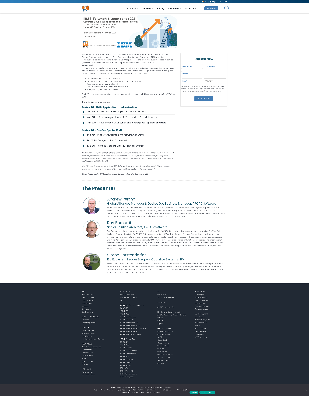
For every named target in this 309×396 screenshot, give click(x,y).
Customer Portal (88, 330)
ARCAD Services (88, 333)
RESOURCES (87, 344)
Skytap (160, 324)
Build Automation (164, 334)
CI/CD (159, 337)
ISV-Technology (201, 337)
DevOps (160, 349)
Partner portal (87, 372)
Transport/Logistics (203, 320)
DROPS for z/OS (126, 371)
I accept (194, 392)
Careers (85, 306)
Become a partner (89, 375)
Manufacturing (201, 323)
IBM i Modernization (165, 354)
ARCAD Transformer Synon (130, 334)
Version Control (163, 357)
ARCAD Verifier (125, 365)
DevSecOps (162, 352)
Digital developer (202, 300)
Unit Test (160, 363)
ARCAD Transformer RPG (129, 331)
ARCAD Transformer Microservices (133, 328)
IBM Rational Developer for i (168, 312)
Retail (197, 325)
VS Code (161, 302)
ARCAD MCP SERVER (165, 297)
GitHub (160, 321)
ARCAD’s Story (88, 297)
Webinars (86, 320)
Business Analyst (201, 309)
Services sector (201, 331)
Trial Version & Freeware (91, 347)
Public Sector (200, 328)
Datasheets (87, 350)
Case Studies (87, 355)
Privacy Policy (139, 392)
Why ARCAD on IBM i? (128, 297)
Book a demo (87, 312)
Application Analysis (165, 331)
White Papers (87, 353)
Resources (173, 8)
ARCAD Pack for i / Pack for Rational (171, 315)
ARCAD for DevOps (127, 339)
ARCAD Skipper (126, 362)
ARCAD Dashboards (128, 317)
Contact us (86, 309)
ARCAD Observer (126, 320)
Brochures (86, 364)
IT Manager (199, 295)
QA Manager (200, 303)
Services (146, 8)
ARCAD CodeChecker (128, 351)
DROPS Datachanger (128, 374)
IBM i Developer (201, 297)
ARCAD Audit (125, 314)
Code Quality (162, 340)
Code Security (163, 343)
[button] (128, 112)
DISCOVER (124, 308)
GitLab (160, 318)
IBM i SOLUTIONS (164, 328)
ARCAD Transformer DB (129, 323)
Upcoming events (89, 323)
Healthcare (199, 334)
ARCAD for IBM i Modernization (132, 305)
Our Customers (88, 300)
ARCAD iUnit (125, 356)
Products (131, 8)
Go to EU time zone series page (96, 102)
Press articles (87, 361)
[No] (306, 390)
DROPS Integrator (127, 377)
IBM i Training (87, 336)
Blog (84, 358)
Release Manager (202, 306)
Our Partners (87, 303)
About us (189, 8)
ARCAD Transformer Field (130, 325)
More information (207, 392)
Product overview (127, 295)
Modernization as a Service (93, 339)
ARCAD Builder (125, 348)
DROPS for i (124, 368)
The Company (87, 295)
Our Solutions (211, 8)
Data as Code (163, 346)
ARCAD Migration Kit (165, 307)
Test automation (164, 360)
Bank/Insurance (201, 317)
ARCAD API (124, 311)
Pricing (160, 8)
